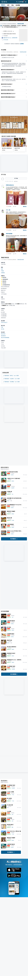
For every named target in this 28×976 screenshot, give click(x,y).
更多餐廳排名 (13, 538)
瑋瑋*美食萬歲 (9, 233)
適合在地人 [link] (3, 333)
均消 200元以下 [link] (4, 322)
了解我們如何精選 (20, 23)
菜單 (8, 5)
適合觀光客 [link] (3, 335)
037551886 (5, 39)
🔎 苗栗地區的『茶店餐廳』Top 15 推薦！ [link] (11, 381)
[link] (12, 474)
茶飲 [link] (2, 269)
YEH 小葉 (8, 209)
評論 (12, 5)
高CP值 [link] (2, 329)
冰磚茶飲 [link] (3, 272)
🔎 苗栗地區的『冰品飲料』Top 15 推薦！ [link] (11, 378)
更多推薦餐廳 (13, 674)
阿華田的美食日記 (10, 185)
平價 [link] (2, 327)
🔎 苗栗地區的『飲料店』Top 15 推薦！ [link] (11, 375)
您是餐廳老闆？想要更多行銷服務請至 (14, 43)
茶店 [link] (11, 642)
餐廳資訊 (3, 5)
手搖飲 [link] (2, 270)
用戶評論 (3, 174)
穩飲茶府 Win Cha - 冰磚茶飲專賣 (10, 37)
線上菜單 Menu (14, 117)
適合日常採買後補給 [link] (5, 337)
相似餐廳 (18, 5)
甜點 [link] (11, 500)
